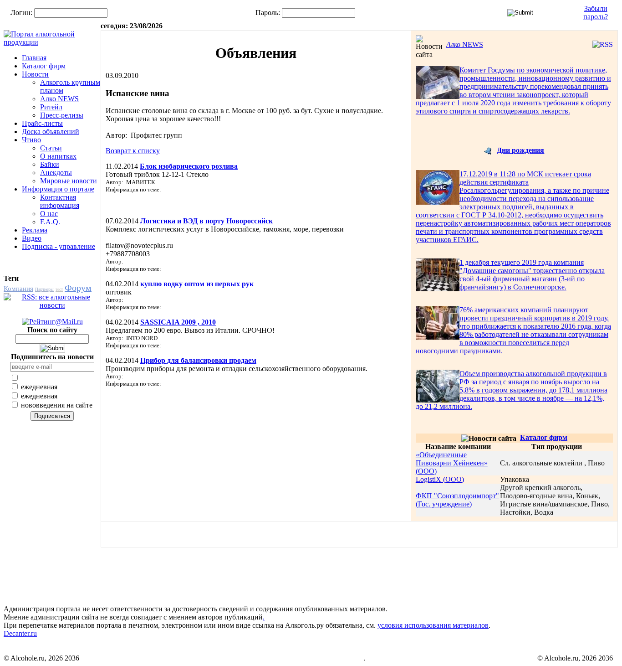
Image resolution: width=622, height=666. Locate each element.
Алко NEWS (59, 99)
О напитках (58, 156)
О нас (49, 213)
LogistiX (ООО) (440, 479)
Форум (78, 288)
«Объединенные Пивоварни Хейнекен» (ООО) (452, 463)
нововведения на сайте (55, 405)
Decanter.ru (20, 633)
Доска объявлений (50, 131)
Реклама (34, 230)
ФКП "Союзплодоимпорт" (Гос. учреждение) (457, 500)
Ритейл (51, 107)
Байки (49, 164)
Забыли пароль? (595, 13)
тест (59, 289)
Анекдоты (56, 172)
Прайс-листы (42, 123)
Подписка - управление (58, 246)
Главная (34, 58)
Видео (31, 238)
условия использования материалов (433, 625)
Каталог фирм (44, 66)
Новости (35, 74)
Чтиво (31, 140)
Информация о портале (58, 189)
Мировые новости (68, 181)
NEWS (464, 44)
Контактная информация (59, 201)
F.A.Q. (50, 222)
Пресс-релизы (61, 115)
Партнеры (44, 289)
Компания (18, 288)
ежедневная (38, 387)
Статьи (51, 148)
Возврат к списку (133, 151)
